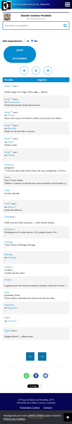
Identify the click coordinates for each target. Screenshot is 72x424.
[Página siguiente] (48, 70)
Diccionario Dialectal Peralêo (31, 4)
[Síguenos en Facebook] (36, 376)
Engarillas (13, 307)
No (36, 41)
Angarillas (9, 304)
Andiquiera (9, 229)
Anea (6, 292)
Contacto (47, 407)
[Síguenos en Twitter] (45, 376)
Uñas (11, 141)
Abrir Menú (67, 4)
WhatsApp (26, 376)
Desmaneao (14, 102)
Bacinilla (12, 128)
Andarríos (9, 164)
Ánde (6, 216)
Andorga (8, 241)
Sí (28, 41)
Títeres (11, 115)
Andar (8, 85)
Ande (7, 190)
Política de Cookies (14, 419)
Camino (12, 320)
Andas (7, 177)
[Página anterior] (24, 70)
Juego (20, 54)
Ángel (7, 317)
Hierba (11, 155)
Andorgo (8, 254)
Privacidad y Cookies (30, 407)
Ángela (7, 330)
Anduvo (8, 279)
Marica (12, 207)
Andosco (8, 267)
